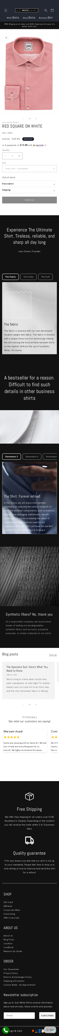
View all (53, 655)
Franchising (9, 914)
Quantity (6, 150)
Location (8, 943)
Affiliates (8, 906)
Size (4, 163)
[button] (6, 10)
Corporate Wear (12, 910)
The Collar (28, 277)
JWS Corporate (11, 917)
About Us (8, 935)
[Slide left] (23, 118)
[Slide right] (36, 118)
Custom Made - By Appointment (20, 985)
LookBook (9, 947)
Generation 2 (32, 456)
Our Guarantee (11, 969)
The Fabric (10, 277)
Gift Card (8, 902)
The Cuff (45, 277)
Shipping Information (14, 981)
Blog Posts (9, 939)
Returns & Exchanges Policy (18, 977)
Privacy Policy (11, 973)
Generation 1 (11, 456)
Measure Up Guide (13, 951)
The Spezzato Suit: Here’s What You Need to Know (27, 669)
